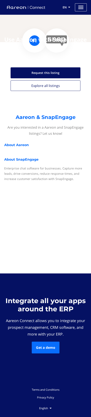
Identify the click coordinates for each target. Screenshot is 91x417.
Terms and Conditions (45, 390)
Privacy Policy (45, 397)
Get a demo (45, 347)
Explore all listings (45, 85)
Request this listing (45, 73)
